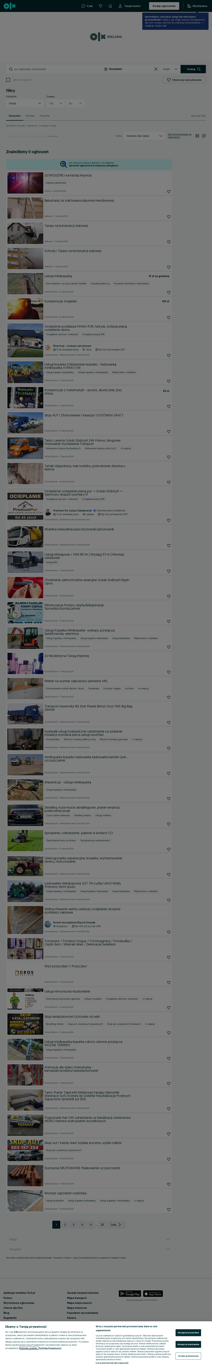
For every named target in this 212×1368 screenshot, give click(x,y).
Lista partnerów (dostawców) (112, 1363)
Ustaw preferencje (188, 1356)
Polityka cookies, (29, 1348)
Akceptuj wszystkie (188, 1332)
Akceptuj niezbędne (188, 1344)
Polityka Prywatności (50, 1348)
